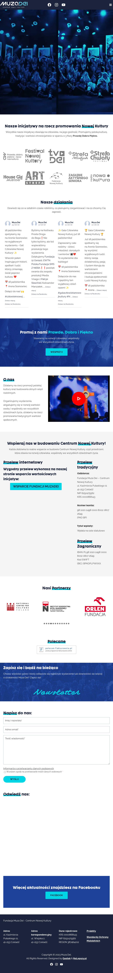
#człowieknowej (14, 296)
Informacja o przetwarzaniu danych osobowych (28, 768)
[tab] (44, 623)
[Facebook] (49, 4)
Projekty (91, 931)
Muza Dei (16, 222)
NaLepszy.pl (80, 958)
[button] (79, 398)
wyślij (14, 779)
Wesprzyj (56, 352)
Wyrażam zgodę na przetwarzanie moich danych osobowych (34, 772)
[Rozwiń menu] (110, 5)
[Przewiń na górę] (109, 969)
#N (68, 296)
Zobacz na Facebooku (13, 304)
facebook (56, 895)
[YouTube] (63, 4)
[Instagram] (56, 4)
